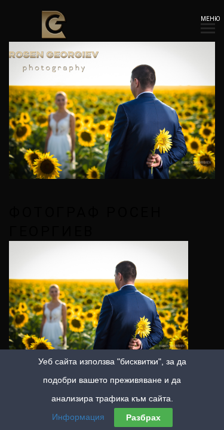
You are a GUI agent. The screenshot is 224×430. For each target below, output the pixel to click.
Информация (78, 417)
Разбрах (143, 417)
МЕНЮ (208, 19)
